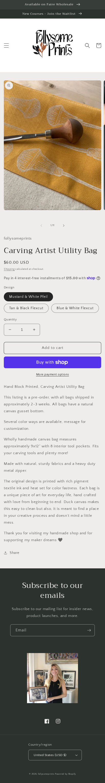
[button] (6, 45)
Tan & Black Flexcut (26, 308)
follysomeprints (46, 774)
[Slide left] (41, 225)
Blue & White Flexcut (75, 308)
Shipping (9, 269)
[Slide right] (63, 225)
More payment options (52, 374)
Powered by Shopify (65, 774)
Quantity (10, 319)
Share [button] (14, 553)
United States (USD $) (50, 755)
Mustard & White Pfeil (28, 297)
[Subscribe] (89, 630)
